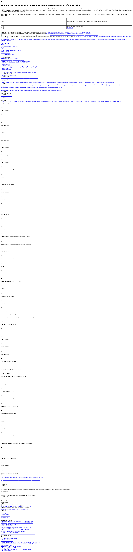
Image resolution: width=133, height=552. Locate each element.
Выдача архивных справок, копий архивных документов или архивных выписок (22, 477)
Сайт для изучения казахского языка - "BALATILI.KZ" (15, 530)
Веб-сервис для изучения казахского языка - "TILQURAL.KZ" (17, 521)
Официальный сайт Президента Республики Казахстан (15, 61)
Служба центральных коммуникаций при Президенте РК (16, 549)
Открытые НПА (5, 68)
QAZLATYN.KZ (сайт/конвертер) (9, 532)
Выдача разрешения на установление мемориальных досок (16, 482)
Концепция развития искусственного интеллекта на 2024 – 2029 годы (19, 543)
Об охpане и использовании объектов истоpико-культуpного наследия (19, 78)
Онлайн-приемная (5, 516)
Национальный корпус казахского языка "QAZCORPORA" (16, 527)
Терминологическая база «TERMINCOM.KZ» (13, 531)
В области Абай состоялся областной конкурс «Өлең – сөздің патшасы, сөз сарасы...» (69, 32)
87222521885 (70, 28)
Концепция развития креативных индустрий (12, 60)
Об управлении (5, 514)
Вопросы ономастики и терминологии (11, 50)
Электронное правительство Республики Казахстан (14, 62)
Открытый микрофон (6, 96)
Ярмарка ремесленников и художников (11, 98)
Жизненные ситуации (6, 545)
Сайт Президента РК (6, 550)
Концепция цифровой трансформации (11, 546)
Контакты (3, 518)
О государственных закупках (8, 75)
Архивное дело (5, 43)
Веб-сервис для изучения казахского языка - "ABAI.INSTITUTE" (18, 534)
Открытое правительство (7, 65)
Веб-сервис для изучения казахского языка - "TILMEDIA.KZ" (17, 523)
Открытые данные (5, 64)
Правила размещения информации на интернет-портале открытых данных (20, 542)
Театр (2, 47)
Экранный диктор (5, 539)
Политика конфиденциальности (9, 538)
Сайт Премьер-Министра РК (8, 548)
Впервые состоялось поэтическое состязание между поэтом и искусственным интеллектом (74, 35)
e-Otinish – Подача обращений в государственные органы (16, 506)
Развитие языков (5, 51)
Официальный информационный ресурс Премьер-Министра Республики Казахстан (23, 67)
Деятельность (4, 517)
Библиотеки (4, 49)
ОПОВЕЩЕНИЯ (5, 53)
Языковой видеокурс (6, 525)
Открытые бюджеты (6, 69)
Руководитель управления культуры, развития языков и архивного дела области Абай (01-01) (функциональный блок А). (32, 87)
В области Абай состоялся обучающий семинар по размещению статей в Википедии (68, 33)
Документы (4, 512)
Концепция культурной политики (9, 58)
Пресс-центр (4, 513)
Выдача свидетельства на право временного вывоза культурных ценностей (20, 480)
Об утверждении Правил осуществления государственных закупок (18, 72)
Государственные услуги (7, 54)
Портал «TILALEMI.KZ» (7, 528)
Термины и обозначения (7, 541)
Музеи (2, 44)
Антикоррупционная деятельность (10, 55)
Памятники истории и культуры (9, 46)
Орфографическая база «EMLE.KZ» (10, 524)
